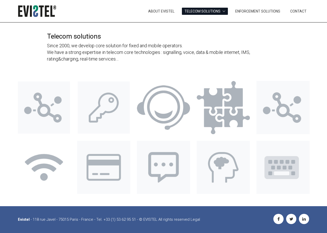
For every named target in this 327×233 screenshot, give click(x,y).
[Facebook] (278, 219)
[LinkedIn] (304, 219)
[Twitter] (291, 219)
